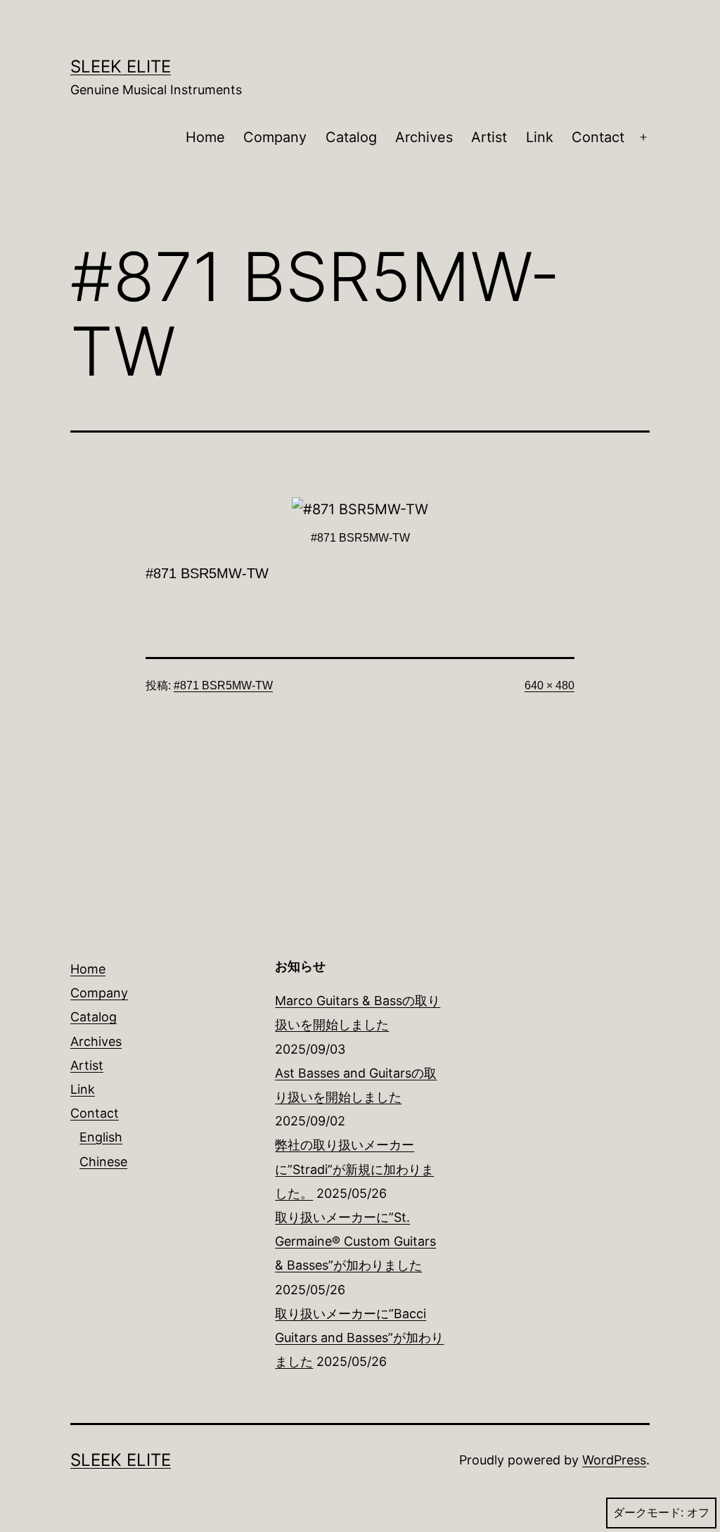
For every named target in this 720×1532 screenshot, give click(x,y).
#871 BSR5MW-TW (223, 685)
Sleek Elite (120, 66)
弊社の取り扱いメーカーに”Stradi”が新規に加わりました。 (354, 1168)
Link (539, 137)
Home (205, 137)
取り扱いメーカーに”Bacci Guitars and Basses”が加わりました (359, 1337)
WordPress (614, 1460)
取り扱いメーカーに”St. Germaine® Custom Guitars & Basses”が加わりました (355, 1241)
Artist (489, 137)
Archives (424, 137)
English (100, 1137)
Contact (598, 137)
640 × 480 (549, 685)
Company (275, 137)
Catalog (351, 137)
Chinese (103, 1161)
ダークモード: (648, 1513)
